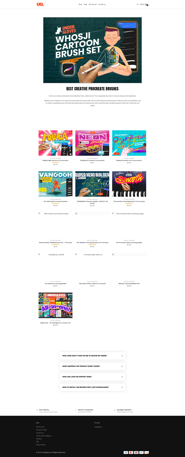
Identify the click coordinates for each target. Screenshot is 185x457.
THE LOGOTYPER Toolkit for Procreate (92, 283)
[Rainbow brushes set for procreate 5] (129, 143)
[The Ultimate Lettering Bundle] (55, 266)
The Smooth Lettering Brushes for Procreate (129, 201)
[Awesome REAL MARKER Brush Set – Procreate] (55, 225)
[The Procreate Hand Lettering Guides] (129, 225)
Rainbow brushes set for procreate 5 (129, 160)
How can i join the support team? (77, 377)
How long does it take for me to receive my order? (84, 356)
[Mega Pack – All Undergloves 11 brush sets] (55, 305)
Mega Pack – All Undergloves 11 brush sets (55, 323)
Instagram (98, 427)
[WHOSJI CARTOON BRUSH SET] (129, 266)
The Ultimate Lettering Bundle (55, 283)
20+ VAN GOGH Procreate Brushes (55, 201)
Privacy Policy (41, 445)
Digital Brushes (55, 158)
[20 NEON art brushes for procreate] (92, 143)
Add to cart (55, 169)
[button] (92, 355)
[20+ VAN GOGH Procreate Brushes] (55, 184)
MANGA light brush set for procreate (55, 160)
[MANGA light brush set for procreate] (55, 143)
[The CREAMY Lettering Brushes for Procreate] (92, 225)
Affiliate (39, 439)
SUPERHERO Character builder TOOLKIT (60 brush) (92, 202)
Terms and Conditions (43, 436)
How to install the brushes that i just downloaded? (85, 387)
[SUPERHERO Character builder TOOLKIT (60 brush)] (92, 184)
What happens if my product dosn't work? (81, 366)
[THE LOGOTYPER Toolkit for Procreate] (92, 266)
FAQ (37, 442)
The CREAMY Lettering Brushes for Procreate (92, 242)
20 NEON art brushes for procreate (92, 160)
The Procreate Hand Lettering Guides (129, 242)
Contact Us (40, 433)
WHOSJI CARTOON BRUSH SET (129, 283)
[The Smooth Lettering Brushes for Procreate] (129, 184)
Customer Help (41, 430)
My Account (40, 427)
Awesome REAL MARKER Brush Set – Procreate (55, 242)
